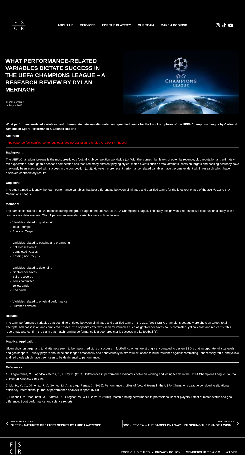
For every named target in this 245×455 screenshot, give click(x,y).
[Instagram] (218, 25)
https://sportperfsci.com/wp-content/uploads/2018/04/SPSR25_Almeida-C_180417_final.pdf (66, 142)
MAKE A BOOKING (174, 25)
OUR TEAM (146, 25)
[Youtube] (230, 25)
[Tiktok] (224, 25)
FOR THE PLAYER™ (116, 25)
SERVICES (87, 25)
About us (65, 25)
